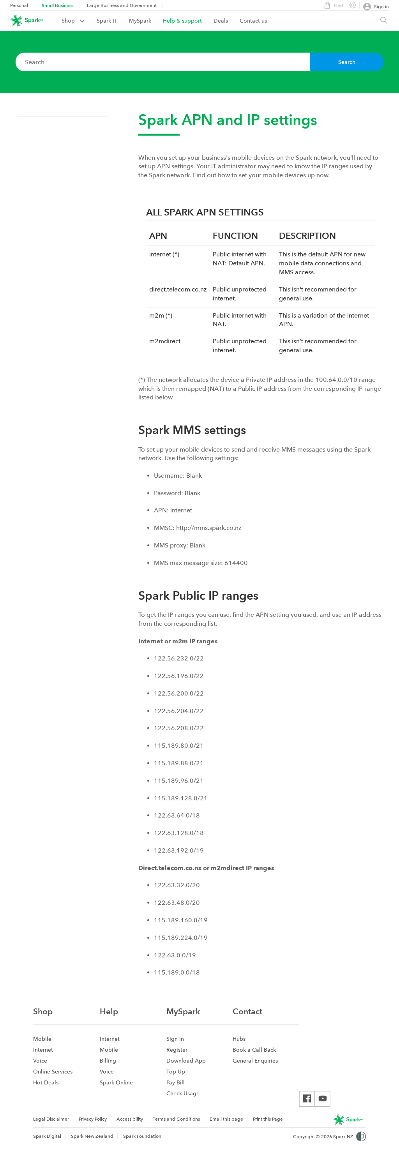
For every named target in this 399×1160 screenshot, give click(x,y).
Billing (108, 1060)
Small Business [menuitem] (57, 5)
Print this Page (268, 1119)
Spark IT (107, 20)
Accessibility (130, 1119)
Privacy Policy (93, 1119)
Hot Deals (45, 1082)
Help (109, 1011)
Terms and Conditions (176, 1119)
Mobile (42, 1038)
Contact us (253, 20)
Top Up (175, 1071)
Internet (43, 1049)
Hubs (239, 1038)
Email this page (226, 1119)
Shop (69, 20)
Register (176, 1049)
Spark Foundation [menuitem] (142, 1136)
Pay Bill (175, 1082)
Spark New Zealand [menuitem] (92, 1136)
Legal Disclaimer (51, 1119)
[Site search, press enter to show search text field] (383, 20)
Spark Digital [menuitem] (47, 1136)
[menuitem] (79, 20)
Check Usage (183, 1093)
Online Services (52, 1071)
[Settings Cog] (349, 4)
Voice (40, 1060)
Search (346, 61)
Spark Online (116, 1082)
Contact (247, 1011)
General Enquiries (255, 1060)
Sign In (175, 1038)
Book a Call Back (254, 1049)
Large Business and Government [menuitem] (122, 5)
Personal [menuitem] (19, 5)
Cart (338, 5)
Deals (221, 20)
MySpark (140, 20)
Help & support (182, 20)
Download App (186, 1060)
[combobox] (163, 62)
